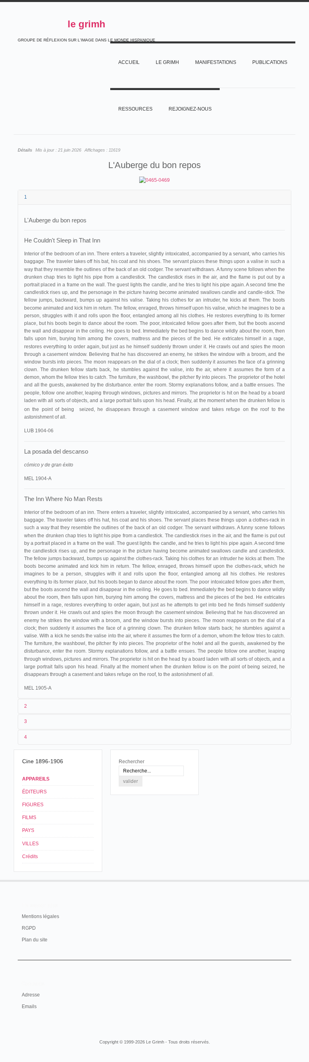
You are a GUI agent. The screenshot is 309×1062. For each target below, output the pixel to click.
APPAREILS (35, 779)
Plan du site (34, 940)
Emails (29, 1006)
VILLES (30, 843)
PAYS (28, 830)
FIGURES (32, 804)
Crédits (30, 856)
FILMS (29, 817)
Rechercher (131, 761)
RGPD (29, 928)
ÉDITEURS (34, 792)
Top (286, 880)
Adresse (31, 995)
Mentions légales (40, 916)
